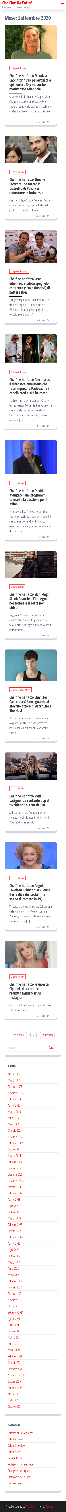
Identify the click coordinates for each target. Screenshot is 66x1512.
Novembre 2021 (16, 1300)
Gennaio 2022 (15, 1287)
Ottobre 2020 (14, 1381)
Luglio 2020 (13, 1400)
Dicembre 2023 (15, 1174)
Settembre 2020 (15, 1388)
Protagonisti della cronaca (20, 1464)
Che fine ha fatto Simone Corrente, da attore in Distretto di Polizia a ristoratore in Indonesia (27, 186)
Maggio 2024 (14, 1156)
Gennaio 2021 (15, 1363)
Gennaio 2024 (15, 1168)
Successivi (48, 1035)
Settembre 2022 (15, 1237)
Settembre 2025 (15, 1099)
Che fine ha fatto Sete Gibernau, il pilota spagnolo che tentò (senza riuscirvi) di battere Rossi (29, 285)
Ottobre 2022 (14, 1231)
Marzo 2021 (14, 1350)
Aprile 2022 (13, 1268)
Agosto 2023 (14, 1199)
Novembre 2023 (16, 1181)
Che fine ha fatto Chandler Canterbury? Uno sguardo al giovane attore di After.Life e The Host (30, 703)
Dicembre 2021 (15, 1294)
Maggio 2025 (14, 1112)
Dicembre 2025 (15, 1087)
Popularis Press (53, 1506)
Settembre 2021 (15, 1312)
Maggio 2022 (14, 1262)
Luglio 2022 (13, 1250)
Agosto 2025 (14, 1105)
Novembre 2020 (16, 1375)
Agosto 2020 (14, 1394)
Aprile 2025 (13, 1118)
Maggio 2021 (14, 1337)
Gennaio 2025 (15, 1130)
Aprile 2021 (13, 1344)
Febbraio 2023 (15, 1225)
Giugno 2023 (14, 1212)
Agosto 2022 (14, 1243)
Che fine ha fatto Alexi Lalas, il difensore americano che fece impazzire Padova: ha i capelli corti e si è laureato (30, 386)
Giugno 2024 (14, 1149)
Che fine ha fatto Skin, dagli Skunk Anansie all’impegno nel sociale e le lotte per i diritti (29, 601)
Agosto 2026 (14, 1074)
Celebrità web (14, 1452)
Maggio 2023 (14, 1218)
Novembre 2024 (16, 1137)
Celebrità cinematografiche (20, 689)
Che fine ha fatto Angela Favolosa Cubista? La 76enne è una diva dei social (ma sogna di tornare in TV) (29, 892)
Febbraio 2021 (15, 1356)
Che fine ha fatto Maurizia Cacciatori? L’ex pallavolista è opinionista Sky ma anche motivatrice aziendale (30, 82)
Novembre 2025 (16, 1093)
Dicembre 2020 (15, 1369)
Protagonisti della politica (20, 1471)
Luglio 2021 (13, 1325)
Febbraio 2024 (15, 1162)
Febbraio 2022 (15, 1281)
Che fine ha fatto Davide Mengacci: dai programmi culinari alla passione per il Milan (28, 497)
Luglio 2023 (13, 1206)
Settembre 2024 (15, 1143)
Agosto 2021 (14, 1319)
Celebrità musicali (17, 586)
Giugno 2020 (14, 1406)
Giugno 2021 (14, 1331)
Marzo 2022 (14, 1275)
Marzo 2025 (14, 1124)
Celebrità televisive (17, 171)
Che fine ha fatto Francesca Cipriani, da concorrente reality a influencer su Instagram (29, 991)
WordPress (31, 1506)
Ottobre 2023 (14, 1187)
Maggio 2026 (14, 1080)
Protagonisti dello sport (19, 68)
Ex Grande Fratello (17, 1458)
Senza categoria (15, 1483)
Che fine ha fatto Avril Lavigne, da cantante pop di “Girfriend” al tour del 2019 (29, 800)
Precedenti (18, 1035)
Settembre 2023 (15, 1193)
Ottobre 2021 (14, 1306)
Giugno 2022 (14, 1256)
